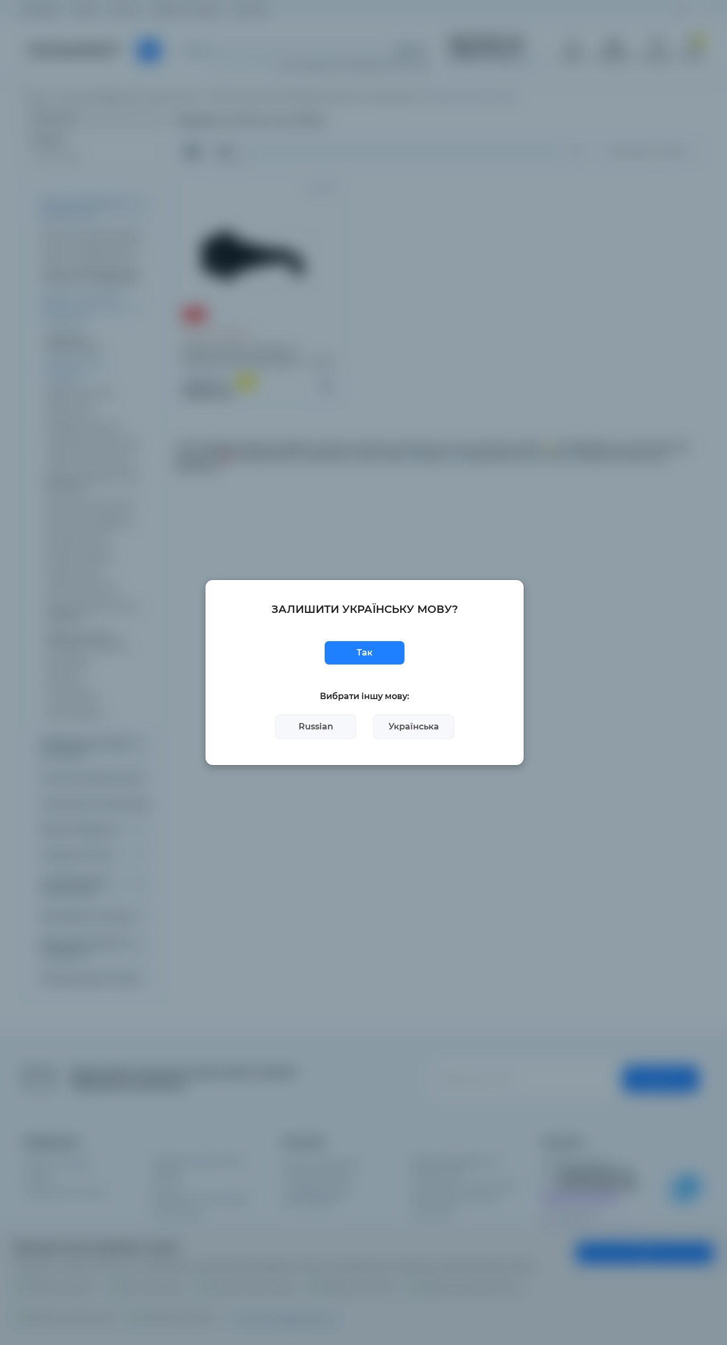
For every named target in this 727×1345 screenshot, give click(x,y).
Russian (316, 726)
